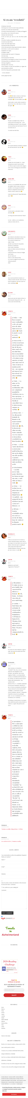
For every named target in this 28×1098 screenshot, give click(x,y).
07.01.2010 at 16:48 (11, 561)
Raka (9, 90)
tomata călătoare (19, 1077)
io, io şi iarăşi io (12, 1084)
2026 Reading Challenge (9, 963)
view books (15, 972)
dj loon (10, 292)
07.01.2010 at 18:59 (11, 577)
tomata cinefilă (12, 1077)
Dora (9, 115)
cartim (10, 559)
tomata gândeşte (5, 1084)
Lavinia (3, 1016)
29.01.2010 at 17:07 (11, 664)
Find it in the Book (5, 1036)
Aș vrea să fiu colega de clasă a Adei (17, 1063)
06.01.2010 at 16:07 (11, 232)
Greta (2, 1012)
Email (3, 867)
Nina (2, 1024)
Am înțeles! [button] (14, 1094)
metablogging (19, 1084)
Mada (2, 1018)
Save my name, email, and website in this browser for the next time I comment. (13, 883)
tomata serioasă (19, 1078)
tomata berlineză (19, 1082)
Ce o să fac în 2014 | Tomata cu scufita (11, 841)
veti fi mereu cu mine (21, 1080)
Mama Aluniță (4, 1019)
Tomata (10, 311)
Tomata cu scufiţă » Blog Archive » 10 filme (12, 829)
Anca (2, 1007)
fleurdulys (11, 534)
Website (3, 874)
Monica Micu (4, 1023)
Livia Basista (11, 231)
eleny (9, 272)
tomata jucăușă (12, 1078)
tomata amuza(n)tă (5, 1080)
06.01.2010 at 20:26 (11, 294)
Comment (3, 890)
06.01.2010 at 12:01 (11, 141)
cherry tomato (13, 1080)
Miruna (3, 1021)
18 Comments (17, 23)
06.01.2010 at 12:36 (11, 158)
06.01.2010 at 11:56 (11, 116)
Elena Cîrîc (11, 179)
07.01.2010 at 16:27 (11, 535)
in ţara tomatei (11, 1082)
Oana (2, 1026)
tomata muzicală (5, 1078)
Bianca (3, 1009)
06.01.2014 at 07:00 (5, 839)
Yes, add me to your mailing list (10, 887)
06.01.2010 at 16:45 (11, 273)
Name (3, 859)
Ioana (2, 1014)
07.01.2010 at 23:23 (11, 645)
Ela (9, 140)
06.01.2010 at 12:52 (11, 180)
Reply (9, 93)
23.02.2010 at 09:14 (5, 826)
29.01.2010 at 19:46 (11, 716)
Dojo (9, 205)
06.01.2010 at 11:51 (11, 91)
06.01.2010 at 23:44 (11, 312)
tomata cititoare (4, 1077)
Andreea (7, 967)
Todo (9, 156)
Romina (3, 1028)
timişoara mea (4, 1082)
